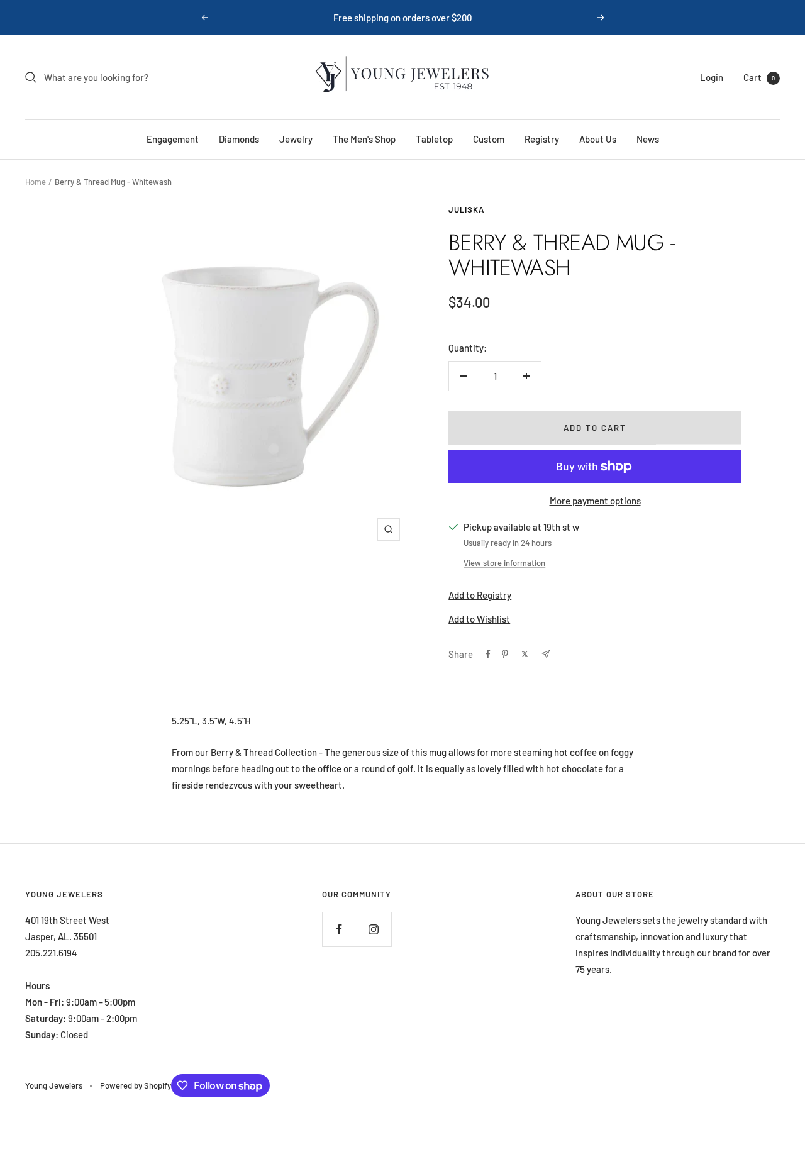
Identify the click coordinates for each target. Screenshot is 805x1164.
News (647, 139)
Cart (759, 77)
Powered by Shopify (135, 1085)
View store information (504, 563)
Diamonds (239, 139)
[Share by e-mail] (545, 654)
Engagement (173, 139)
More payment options (595, 500)
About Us (597, 139)
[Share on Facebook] (488, 654)
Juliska (466, 209)
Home (35, 182)
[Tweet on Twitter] (524, 654)
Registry (542, 139)
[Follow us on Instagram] (374, 929)
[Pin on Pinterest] (505, 654)
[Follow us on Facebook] (339, 929)
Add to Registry (479, 595)
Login (711, 77)
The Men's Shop (364, 139)
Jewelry (296, 139)
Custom (488, 139)
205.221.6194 (51, 952)
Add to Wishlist (479, 618)
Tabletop (434, 139)
